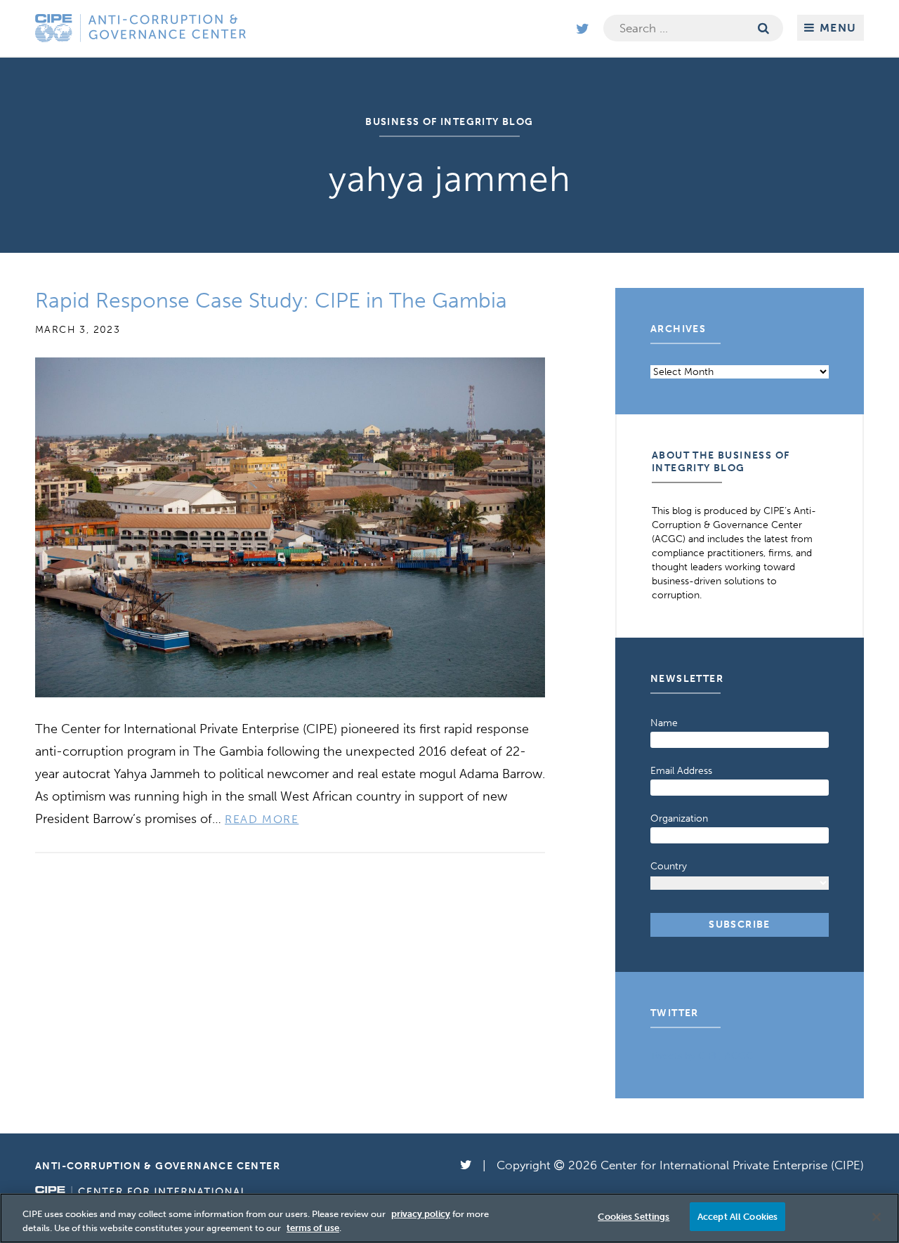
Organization (679, 818)
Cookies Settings (633, 1216)
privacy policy (420, 1214)
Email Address (681, 771)
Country (668, 866)
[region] (449, 1218)
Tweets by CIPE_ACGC (701, 1056)
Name (664, 723)
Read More (261, 819)
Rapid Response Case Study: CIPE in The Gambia (271, 300)
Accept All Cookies (737, 1216)
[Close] (876, 1217)
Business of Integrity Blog (449, 122)
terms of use (313, 1228)
